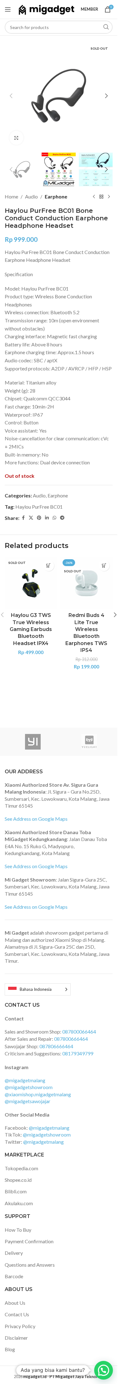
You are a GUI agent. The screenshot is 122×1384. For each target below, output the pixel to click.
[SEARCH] (106, 27)
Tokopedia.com (21, 1168)
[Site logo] (46, 9)
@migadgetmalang (25, 1080)
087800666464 (71, 1039)
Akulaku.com (19, 1203)
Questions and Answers (30, 1265)
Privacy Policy (20, 1326)
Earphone (56, 196)
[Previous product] (94, 196)
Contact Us (17, 1314)
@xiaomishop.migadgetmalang (38, 1094)
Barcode (14, 1276)
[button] (11, 96)
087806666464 (56, 1046)
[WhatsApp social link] (54, 518)
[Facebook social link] (23, 518)
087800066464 (79, 1031)
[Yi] (33, 742)
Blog (10, 1349)
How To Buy (18, 1230)
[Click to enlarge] (16, 138)
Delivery (14, 1253)
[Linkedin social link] (47, 518)
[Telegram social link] (62, 518)
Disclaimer (16, 1338)
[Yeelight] (89, 742)
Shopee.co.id (18, 1180)
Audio (31, 196)
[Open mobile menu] (8, 9)
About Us (15, 1303)
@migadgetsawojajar (27, 1101)
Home (11, 196)
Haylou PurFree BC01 (39, 507)
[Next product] (109, 196)
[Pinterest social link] (39, 518)
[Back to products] (101, 196)
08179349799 (77, 1053)
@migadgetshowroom (29, 1087)
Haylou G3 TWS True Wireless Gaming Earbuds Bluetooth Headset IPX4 (31, 629)
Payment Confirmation (29, 1241)
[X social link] (31, 518)
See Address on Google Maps (36, 819)
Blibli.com (16, 1191)
